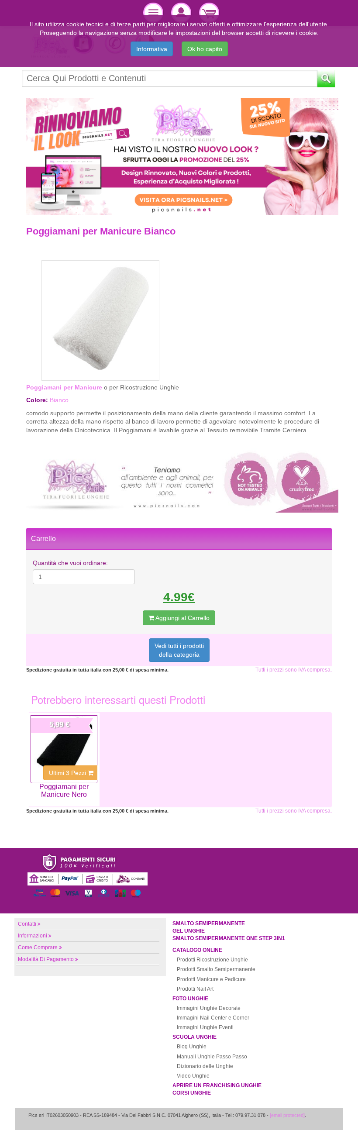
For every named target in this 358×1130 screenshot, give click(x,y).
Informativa (151, 48)
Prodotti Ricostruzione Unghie (212, 960)
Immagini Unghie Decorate (209, 1008)
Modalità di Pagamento (46, 959)
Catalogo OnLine (197, 950)
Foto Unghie (190, 999)
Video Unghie (193, 1076)
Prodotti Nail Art (195, 989)
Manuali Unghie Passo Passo (212, 1057)
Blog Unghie (192, 1047)
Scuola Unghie (194, 1037)
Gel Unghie (188, 931)
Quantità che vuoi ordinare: (70, 562)
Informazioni (32, 936)
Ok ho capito (204, 48)
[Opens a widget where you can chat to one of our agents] (325, 1115)
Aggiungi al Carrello (182, 617)
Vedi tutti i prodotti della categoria (179, 650)
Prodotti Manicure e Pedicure (211, 979)
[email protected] (287, 1115)
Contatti (27, 924)
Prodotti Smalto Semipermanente (216, 969)
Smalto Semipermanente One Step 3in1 (228, 938)
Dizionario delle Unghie (205, 1066)
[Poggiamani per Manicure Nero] (64, 748)
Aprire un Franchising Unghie (217, 1085)
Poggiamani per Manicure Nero (64, 790)
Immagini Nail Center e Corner (213, 1018)
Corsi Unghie (191, 1093)
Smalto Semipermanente (208, 923)
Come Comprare (38, 947)
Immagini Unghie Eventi (205, 1027)
